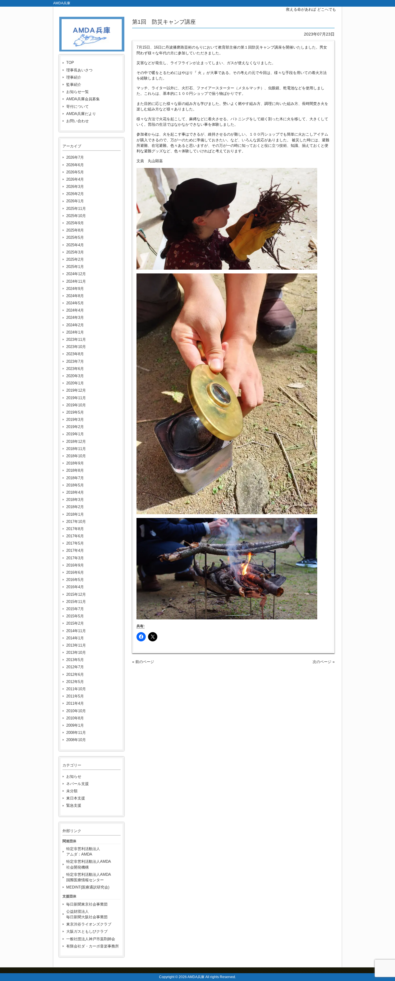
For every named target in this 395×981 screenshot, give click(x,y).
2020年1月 (75, 383)
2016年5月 (75, 580)
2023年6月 (75, 369)
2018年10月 (76, 456)
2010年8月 (75, 718)
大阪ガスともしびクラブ (87, 931)
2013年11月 (76, 645)
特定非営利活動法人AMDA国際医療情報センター (88, 877)
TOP (70, 62)
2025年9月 (75, 223)
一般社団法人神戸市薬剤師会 (90, 939)
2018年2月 (75, 507)
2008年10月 (76, 740)
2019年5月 (75, 412)
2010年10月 (76, 711)
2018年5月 (75, 485)
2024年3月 (75, 317)
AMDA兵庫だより (81, 114)
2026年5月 (75, 172)
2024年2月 (75, 325)
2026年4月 (75, 179)
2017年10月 (76, 521)
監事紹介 (73, 84)
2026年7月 (75, 157)
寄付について (77, 106)
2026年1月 (75, 201)
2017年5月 (75, 543)
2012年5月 (75, 682)
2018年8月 (75, 470)
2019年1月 (75, 434)
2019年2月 (75, 427)
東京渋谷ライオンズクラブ (88, 924)
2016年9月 (75, 565)
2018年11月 (76, 449)
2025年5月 (75, 237)
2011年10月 (76, 689)
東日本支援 (75, 798)
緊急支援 (73, 805)
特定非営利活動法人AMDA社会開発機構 (88, 864)
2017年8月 (75, 529)
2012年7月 (75, 667)
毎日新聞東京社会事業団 (87, 904)
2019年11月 (76, 398)
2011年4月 (75, 703)
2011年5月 (75, 696)
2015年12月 (76, 594)
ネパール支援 (77, 784)
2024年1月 (75, 332)
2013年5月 (75, 660)
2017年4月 (75, 550)
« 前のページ (143, 662)
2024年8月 (75, 296)
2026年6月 (75, 165)
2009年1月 (75, 725)
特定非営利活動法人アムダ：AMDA (83, 851)
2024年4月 (75, 310)
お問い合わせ (77, 121)
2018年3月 (75, 499)
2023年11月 (76, 339)
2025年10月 (76, 216)
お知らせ (73, 776)
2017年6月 (75, 536)
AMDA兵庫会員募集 (83, 99)
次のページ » (324, 662)
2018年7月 (75, 478)
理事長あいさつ (79, 70)
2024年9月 (75, 288)
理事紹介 (73, 77)
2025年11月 (76, 208)
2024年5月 (75, 303)
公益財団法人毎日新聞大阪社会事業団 (87, 914)
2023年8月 (75, 354)
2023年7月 (75, 361)
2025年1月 (75, 266)
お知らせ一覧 (77, 92)
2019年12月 (76, 390)
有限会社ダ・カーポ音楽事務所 (92, 946)
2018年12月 (76, 441)
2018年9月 (75, 463)
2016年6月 (75, 572)
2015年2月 (75, 623)
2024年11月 (76, 281)
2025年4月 (75, 245)
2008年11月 (76, 732)
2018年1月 (75, 514)
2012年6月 (75, 674)
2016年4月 (75, 587)
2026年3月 (75, 186)
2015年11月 (76, 601)
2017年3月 (75, 558)
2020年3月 (75, 376)
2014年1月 (75, 638)
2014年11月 (76, 631)
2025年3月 (75, 252)
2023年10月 (76, 347)
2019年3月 (75, 419)
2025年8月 (75, 230)
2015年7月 (75, 609)
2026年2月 (75, 194)
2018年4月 (75, 492)
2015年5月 (75, 616)
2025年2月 (75, 259)
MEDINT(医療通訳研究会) (87, 887)
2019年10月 (76, 405)
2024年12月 (76, 274)
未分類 (71, 791)
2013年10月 (76, 652)
